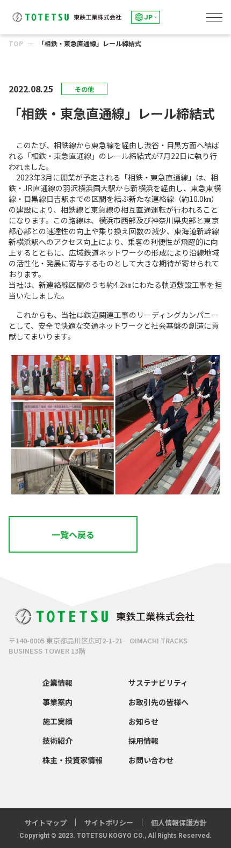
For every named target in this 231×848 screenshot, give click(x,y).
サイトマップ (46, 822)
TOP (16, 43)
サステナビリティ (158, 682)
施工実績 (57, 721)
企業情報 (57, 682)
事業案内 (57, 702)
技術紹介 (57, 740)
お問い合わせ (151, 760)
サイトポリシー (108, 822)
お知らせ (143, 721)
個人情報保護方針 (179, 822)
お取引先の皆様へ (158, 702)
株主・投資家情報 (72, 760)
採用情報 (143, 740)
